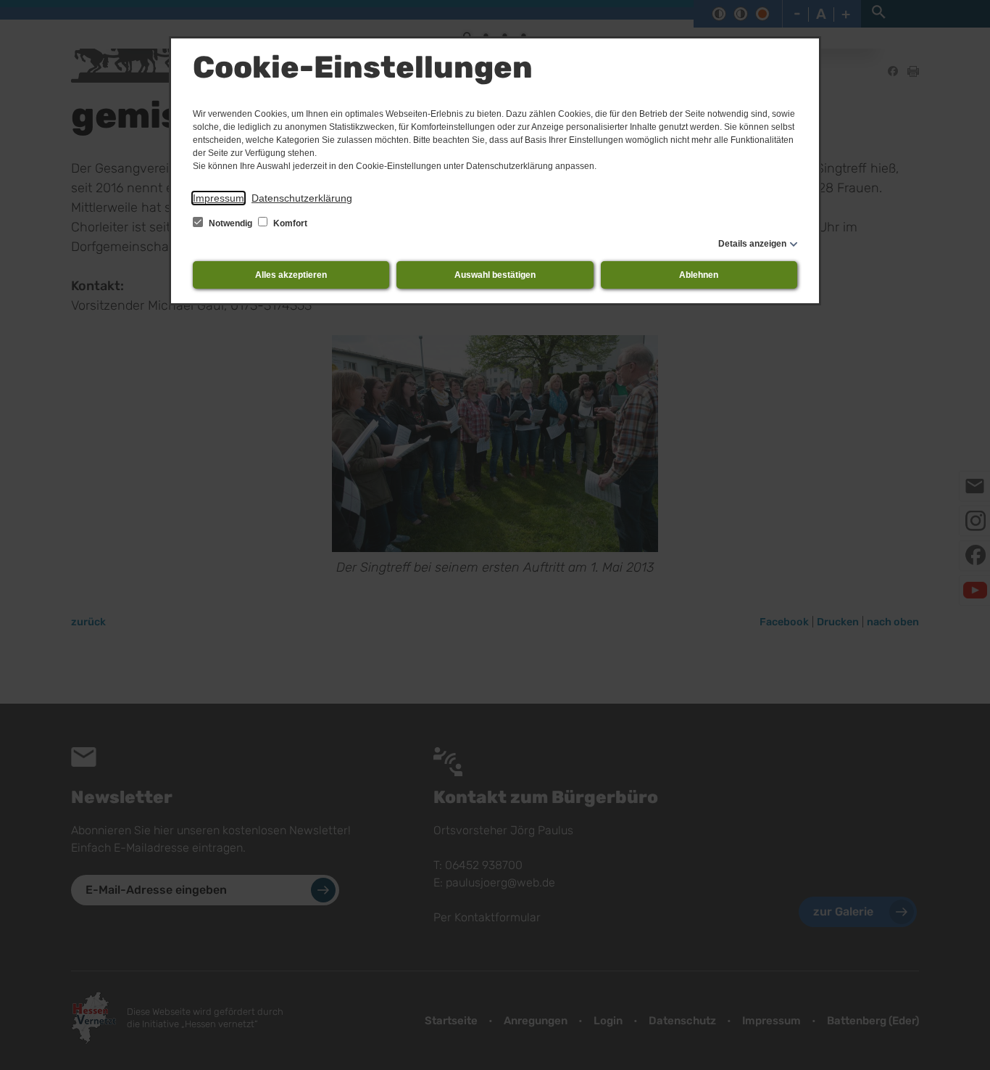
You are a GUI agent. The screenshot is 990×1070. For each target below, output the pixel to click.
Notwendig (230, 223)
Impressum (218, 198)
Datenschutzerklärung (301, 198)
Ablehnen (698, 275)
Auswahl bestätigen (495, 275)
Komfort (289, 223)
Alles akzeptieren (291, 275)
